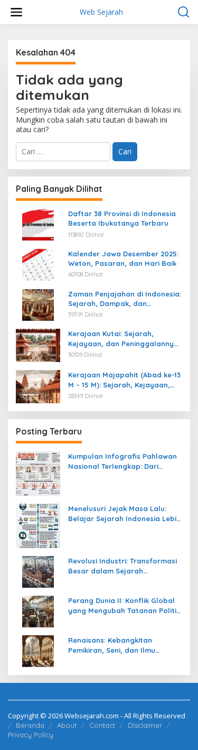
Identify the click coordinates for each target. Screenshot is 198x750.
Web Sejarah (101, 12)
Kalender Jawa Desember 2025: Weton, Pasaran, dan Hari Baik (123, 258)
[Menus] (16, 12)
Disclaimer (145, 725)
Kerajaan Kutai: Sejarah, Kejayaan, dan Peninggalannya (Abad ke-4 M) (123, 338)
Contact (102, 725)
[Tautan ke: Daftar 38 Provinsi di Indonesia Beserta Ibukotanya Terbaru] (38, 224)
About (67, 725)
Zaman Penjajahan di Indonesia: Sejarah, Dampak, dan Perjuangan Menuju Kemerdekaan (124, 299)
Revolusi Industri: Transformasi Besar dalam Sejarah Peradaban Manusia (122, 566)
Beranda (30, 725)
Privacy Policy (30, 734)
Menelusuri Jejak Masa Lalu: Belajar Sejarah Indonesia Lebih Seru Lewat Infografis (124, 513)
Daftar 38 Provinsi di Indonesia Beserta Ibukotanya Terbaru (122, 218)
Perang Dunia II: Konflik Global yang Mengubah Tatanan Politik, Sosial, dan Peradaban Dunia (125, 605)
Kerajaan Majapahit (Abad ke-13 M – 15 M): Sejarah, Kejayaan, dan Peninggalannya (124, 380)
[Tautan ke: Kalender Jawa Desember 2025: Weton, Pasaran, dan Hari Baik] (38, 264)
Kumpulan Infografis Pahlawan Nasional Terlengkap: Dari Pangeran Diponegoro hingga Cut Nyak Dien (122, 461)
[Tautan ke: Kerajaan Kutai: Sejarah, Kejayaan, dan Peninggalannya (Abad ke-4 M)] (38, 345)
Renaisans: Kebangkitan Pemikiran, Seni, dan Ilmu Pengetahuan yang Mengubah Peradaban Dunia (121, 645)
